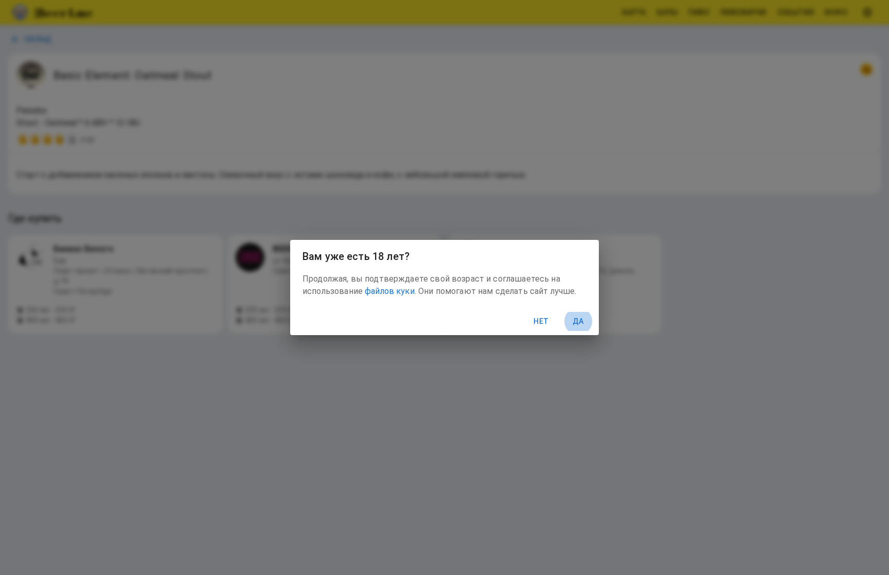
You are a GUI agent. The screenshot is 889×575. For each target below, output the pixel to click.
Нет (541, 321)
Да (578, 321)
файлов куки (390, 291)
